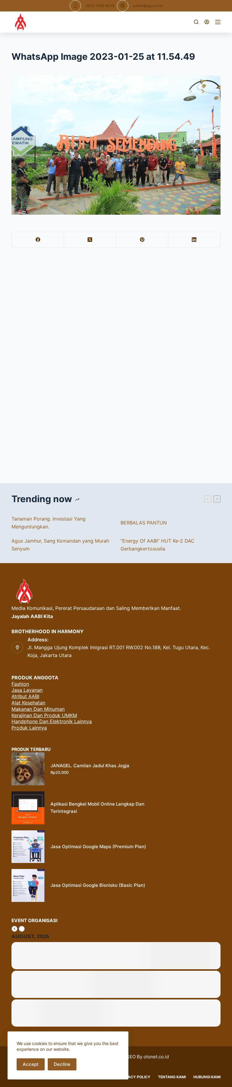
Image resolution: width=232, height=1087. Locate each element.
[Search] (196, 22)
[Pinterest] (142, 240)
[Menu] (218, 22)
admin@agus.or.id (148, 5)
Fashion (20, 684)
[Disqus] (115, 367)
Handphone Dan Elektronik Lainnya (51, 721)
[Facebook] (38, 240)
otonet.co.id (156, 1057)
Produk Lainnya (29, 728)
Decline (62, 1064)
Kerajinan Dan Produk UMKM (44, 715)
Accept (31, 1064)
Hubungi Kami (207, 1077)
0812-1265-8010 (99, 5)
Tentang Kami (172, 1077)
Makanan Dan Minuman (38, 709)
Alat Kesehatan (28, 703)
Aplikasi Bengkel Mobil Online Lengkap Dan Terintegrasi (97, 807)
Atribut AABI (25, 696)
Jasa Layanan (27, 690)
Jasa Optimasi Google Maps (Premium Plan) (98, 846)
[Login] (207, 22)
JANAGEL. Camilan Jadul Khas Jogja (89, 765)
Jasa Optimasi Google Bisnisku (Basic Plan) (97, 885)
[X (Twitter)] (90, 240)
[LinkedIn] (194, 240)
